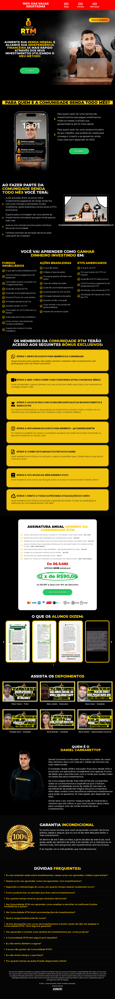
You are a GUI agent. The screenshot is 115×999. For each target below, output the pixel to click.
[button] (99, 20)
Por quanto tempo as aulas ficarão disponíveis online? (36, 961)
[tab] (57, 875)
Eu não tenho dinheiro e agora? (23, 943)
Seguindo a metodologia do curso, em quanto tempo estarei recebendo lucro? (50, 887)
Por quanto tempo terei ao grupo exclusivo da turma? (36, 898)
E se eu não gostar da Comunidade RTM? (29, 949)
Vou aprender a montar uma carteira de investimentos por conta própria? (47, 932)
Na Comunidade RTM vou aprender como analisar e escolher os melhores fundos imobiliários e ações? (50, 905)
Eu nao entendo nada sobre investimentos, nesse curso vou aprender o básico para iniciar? (57, 875)
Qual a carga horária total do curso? (26, 918)
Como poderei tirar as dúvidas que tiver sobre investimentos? (40, 892)
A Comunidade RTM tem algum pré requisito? (31, 937)
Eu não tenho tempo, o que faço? (24, 955)
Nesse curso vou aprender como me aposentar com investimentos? (44, 881)
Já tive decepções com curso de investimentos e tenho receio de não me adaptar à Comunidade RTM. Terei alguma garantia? (51, 925)
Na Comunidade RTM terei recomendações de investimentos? (40, 912)
